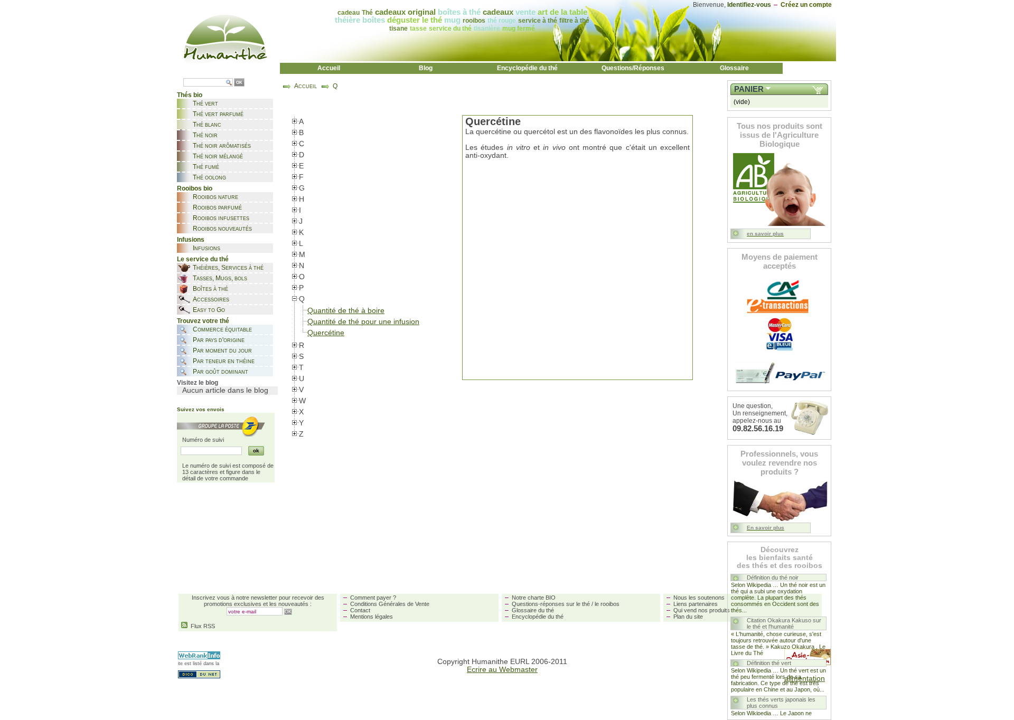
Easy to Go (209, 310)
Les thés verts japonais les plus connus (781, 702)
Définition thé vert (769, 663)
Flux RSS (201, 626)
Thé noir (205, 135)
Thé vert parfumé (218, 114)
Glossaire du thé (533, 610)
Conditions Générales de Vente (389, 604)
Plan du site (688, 616)
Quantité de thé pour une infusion (363, 322)
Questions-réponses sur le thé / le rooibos (565, 604)
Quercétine (325, 333)
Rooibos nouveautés (222, 228)
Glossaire (734, 68)
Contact (360, 610)
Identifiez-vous (749, 4)
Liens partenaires (695, 604)
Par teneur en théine (224, 361)
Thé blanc (207, 124)
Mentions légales (371, 616)
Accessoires (211, 299)
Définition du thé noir (773, 577)
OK (239, 82)
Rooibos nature (215, 197)
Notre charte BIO (534, 597)
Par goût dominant (220, 371)
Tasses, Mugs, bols (220, 278)
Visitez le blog (197, 382)
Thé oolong (209, 177)
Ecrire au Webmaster (502, 670)
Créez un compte (806, 4)
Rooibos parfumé (217, 207)
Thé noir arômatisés (222, 145)
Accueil (328, 68)
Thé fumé (206, 166)
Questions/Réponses (633, 68)
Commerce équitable (222, 329)
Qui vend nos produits (701, 610)
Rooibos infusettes (221, 218)
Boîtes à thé (210, 288)
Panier (749, 89)
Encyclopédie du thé (527, 68)
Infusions (206, 248)
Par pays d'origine (219, 340)
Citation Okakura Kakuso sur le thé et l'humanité (784, 623)
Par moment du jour (222, 350)
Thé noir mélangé (218, 156)
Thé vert (205, 103)
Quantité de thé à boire (345, 311)
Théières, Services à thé (228, 267)
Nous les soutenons (699, 597)
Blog (426, 68)
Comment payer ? (373, 597)
